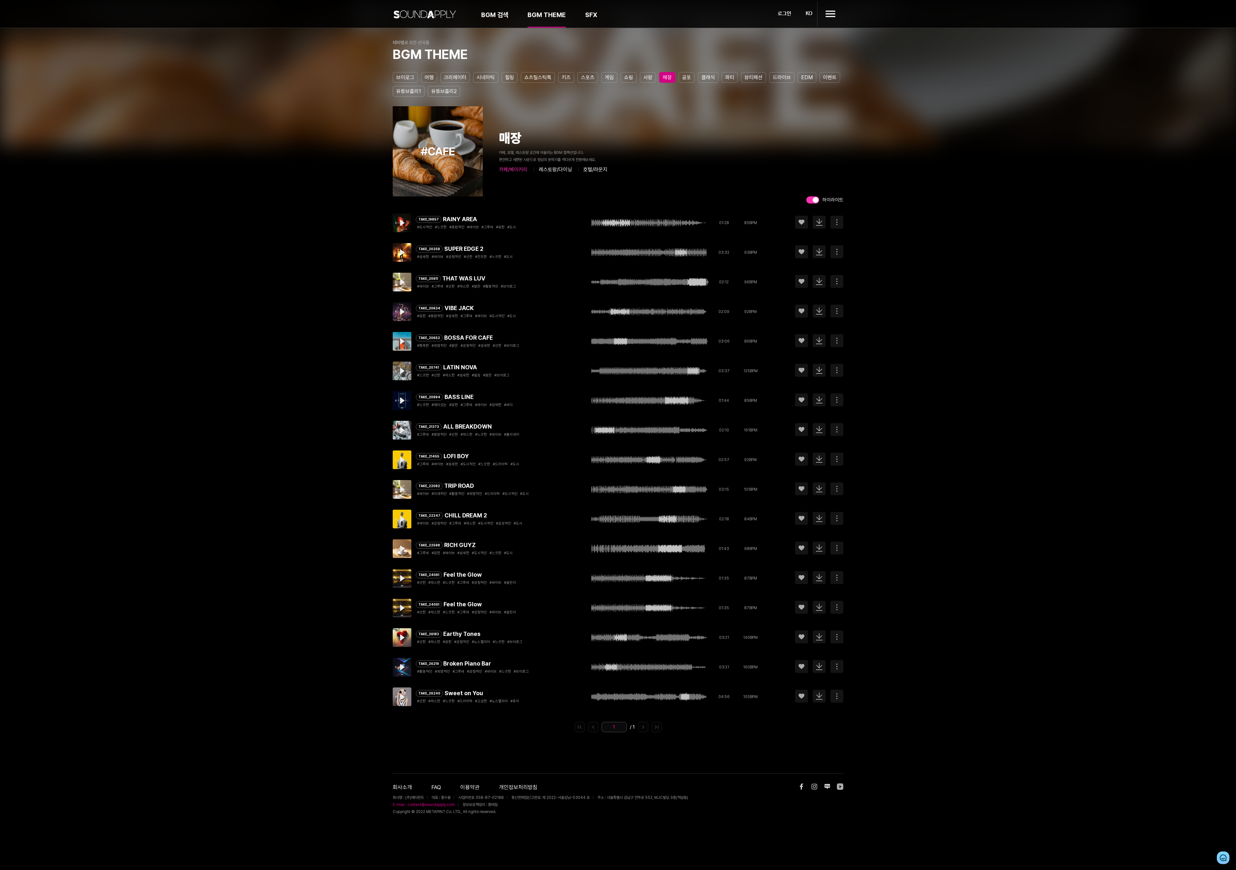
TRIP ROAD (459, 485)
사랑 (647, 77)
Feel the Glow (463, 574)
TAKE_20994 (429, 397)
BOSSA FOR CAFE (468, 337)
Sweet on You (464, 693)
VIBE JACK (459, 308)
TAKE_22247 (429, 515)
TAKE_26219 (428, 664)
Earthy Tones (462, 633)
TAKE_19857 (428, 219)
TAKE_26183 (428, 634)
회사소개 (402, 787)
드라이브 (782, 77)
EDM (807, 77)
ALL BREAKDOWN (467, 426)
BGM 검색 (494, 15)
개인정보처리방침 (518, 787)
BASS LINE (459, 396)
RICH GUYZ (460, 545)
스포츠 (588, 77)
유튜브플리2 (444, 91)
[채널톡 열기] (1223, 857)
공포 (686, 77)
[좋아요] (801, 222)
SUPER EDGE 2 (463, 248)
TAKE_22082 (429, 486)
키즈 (566, 77)
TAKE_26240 (429, 693)
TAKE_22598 (429, 545)
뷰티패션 (753, 77)
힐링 (509, 77)
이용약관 (470, 787)
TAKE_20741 (428, 367)
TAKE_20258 (429, 249)
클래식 (708, 77)
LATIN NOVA (460, 367)
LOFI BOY (456, 456)
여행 (429, 77)
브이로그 (405, 77)
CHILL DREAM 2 (466, 515)
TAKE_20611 (428, 278)
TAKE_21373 (428, 427)
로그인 (784, 14)
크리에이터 (455, 77)
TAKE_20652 (429, 338)
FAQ (436, 787)
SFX (591, 15)
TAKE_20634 (429, 308)
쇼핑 (628, 77)
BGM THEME (547, 15)
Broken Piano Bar (467, 663)
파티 (729, 77)
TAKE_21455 (428, 456)
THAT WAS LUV (463, 278)
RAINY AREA (460, 219)
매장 (667, 77)
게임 (609, 77)
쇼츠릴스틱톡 (537, 77)
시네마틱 (486, 77)
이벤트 (830, 77)
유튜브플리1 (408, 91)
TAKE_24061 (428, 575)
